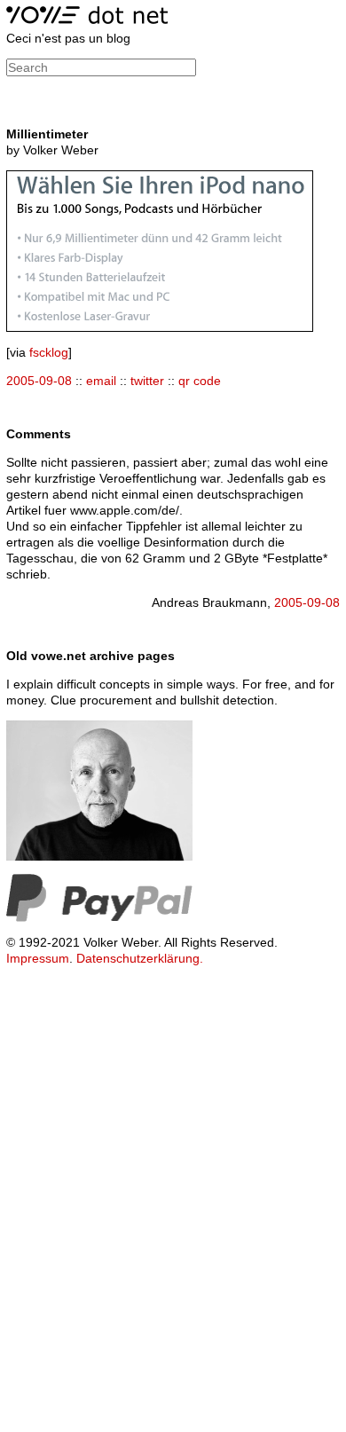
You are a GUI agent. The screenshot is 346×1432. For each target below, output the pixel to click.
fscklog (48, 352)
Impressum (37, 958)
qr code (199, 381)
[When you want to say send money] (99, 917)
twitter (147, 381)
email (101, 381)
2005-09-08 (39, 381)
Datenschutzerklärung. (139, 958)
